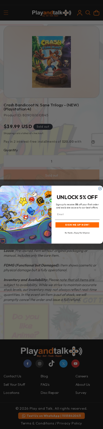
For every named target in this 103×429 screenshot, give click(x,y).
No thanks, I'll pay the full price (77, 233)
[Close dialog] (100, 188)
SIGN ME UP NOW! (77, 224)
